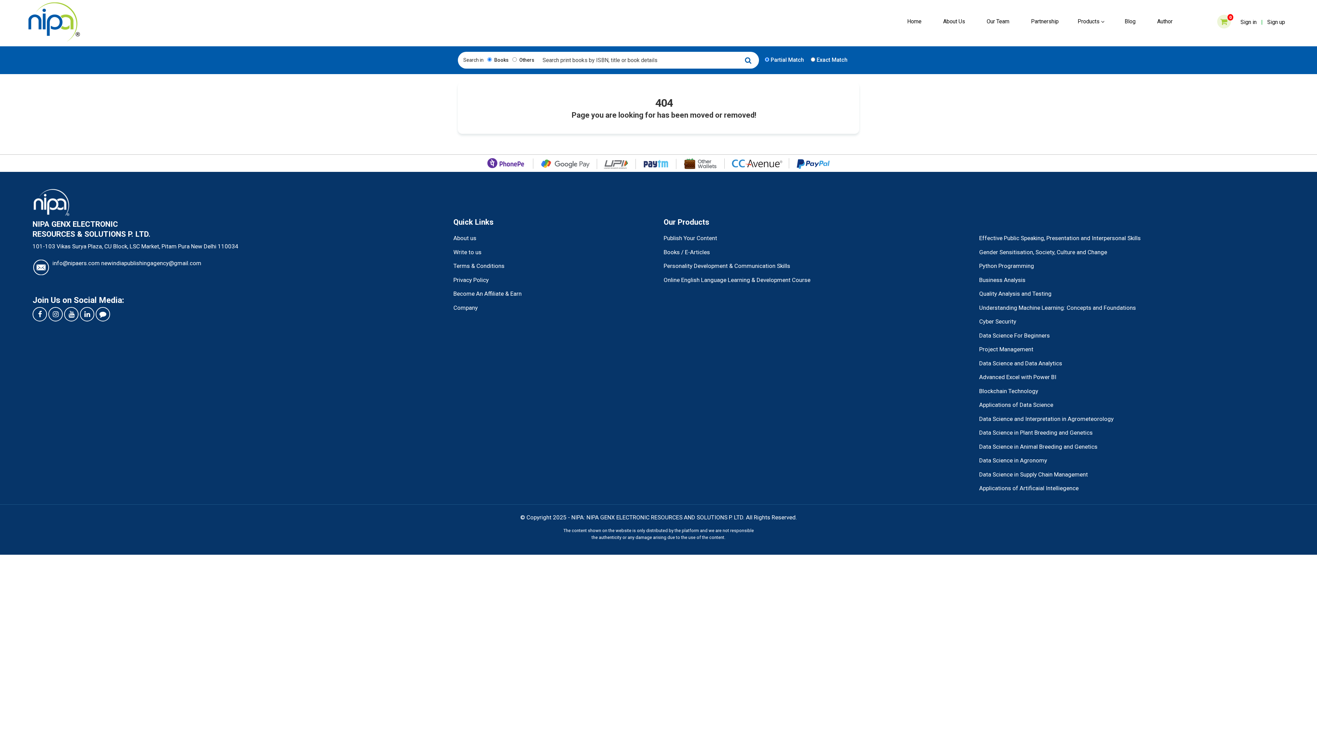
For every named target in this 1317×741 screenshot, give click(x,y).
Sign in (1249, 22)
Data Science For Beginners (1014, 335)
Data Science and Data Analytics (1020, 363)
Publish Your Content (690, 238)
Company (465, 307)
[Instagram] (55, 314)
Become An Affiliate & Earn (487, 293)
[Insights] (103, 314)
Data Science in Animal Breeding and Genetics (1038, 446)
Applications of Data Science (1016, 404)
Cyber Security (997, 321)
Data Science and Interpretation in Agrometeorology (1046, 418)
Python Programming (1006, 265)
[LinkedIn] (87, 314)
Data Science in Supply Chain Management (1033, 474)
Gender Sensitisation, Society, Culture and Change (1043, 252)
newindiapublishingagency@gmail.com (151, 263)
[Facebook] (40, 314)
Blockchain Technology (1008, 391)
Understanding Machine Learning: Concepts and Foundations (1057, 307)
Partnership (1045, 21)
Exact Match (831, 60)
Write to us (467, 252)
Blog (1130, 21)
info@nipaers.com (76, 263)
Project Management (1006, 349)
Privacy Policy (471, 280)
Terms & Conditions (479, 265)
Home (914, 21)
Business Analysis (1002, 280)
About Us (954, 21)
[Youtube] (71, 314)
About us (464, 238)
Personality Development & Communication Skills (727, 265)
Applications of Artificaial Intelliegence (1029, 488)
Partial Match (786, 60)
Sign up (1276, 22)
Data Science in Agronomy (1013, 460)
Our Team (998, 21)
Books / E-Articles (687, 252)
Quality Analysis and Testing (1015, 293)
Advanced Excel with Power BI (1017, 377)
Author (1165, 21)
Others (526, 60)
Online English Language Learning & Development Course (737, 280)
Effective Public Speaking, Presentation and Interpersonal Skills (1060, 238)
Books (501, 60)
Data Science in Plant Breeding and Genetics (1036, 432)
